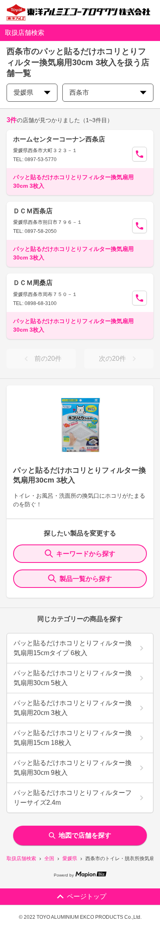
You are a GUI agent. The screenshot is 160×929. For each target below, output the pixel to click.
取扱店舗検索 (21, 858)
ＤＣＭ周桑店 (33, 282)
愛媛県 (69, 858)
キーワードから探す (85, 553)
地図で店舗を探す (85, 835)
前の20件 (48, 358)
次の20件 (112, 358)
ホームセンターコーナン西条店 (59, 139)
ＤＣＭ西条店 (33, 210)
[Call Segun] (139, 154)
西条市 (79, 92)
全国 (49, 858)
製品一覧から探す (85, 578)
